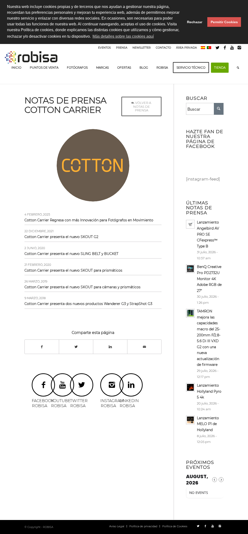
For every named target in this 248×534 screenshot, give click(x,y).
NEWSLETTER (141, 47)
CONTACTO (163, 47)
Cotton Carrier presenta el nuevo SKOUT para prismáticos (73, 270)
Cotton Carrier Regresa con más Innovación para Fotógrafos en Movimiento (88, 220)
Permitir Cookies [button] (224, 22)
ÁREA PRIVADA (186, 47)
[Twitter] (217, 47)
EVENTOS (104, 47)
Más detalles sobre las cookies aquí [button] (123, 36)
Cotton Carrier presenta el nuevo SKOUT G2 (61, 237)
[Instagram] (239, 47)
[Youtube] (232, 47)
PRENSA (121, 47)
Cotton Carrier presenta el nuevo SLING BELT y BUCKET (71, 254)
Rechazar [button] (194, 22)
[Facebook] (224, 47)
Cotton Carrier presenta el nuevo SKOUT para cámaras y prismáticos (82, 287)
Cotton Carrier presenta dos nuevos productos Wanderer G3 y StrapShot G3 (88, 304)
